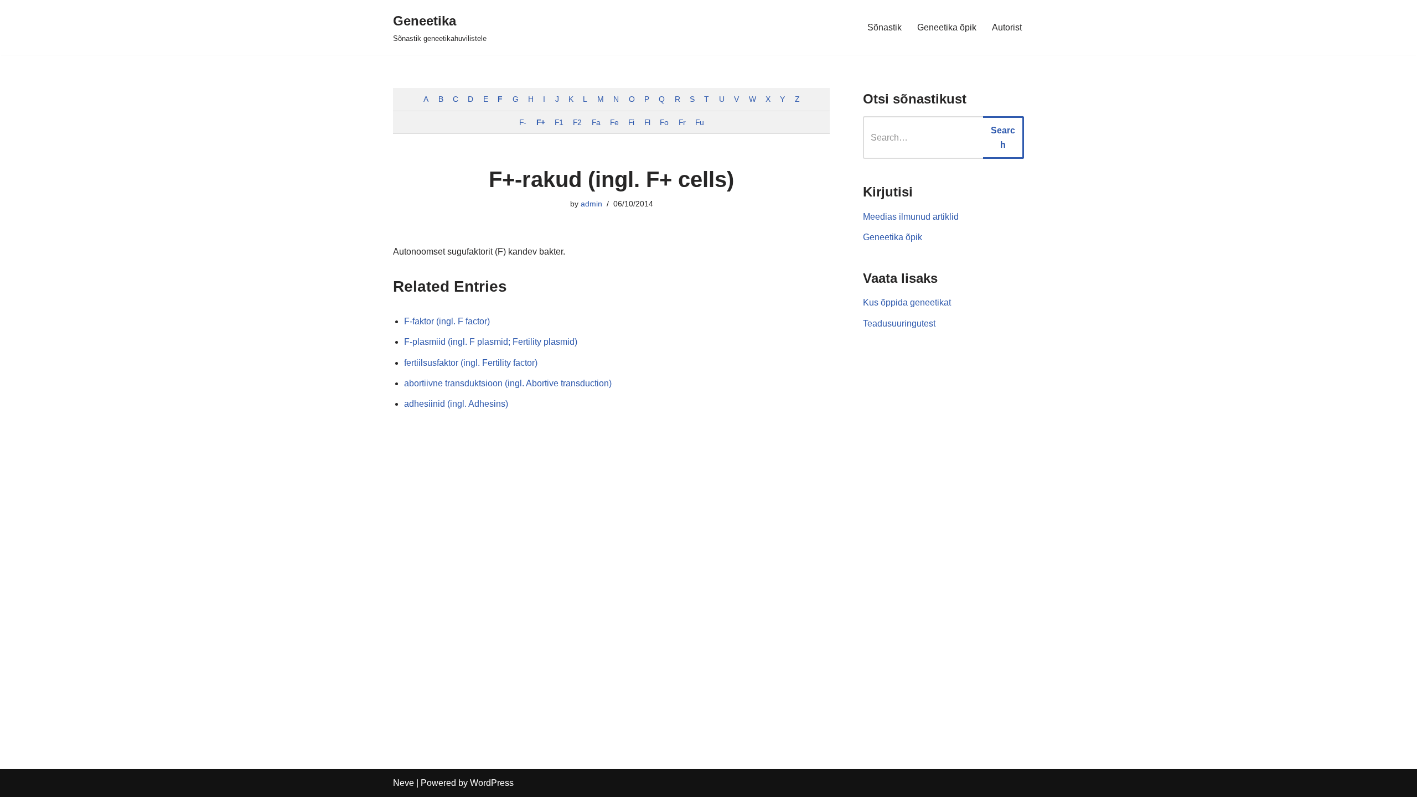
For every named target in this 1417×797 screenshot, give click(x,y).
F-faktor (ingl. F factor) (447, 321)
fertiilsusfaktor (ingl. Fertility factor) (470, 363)
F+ (540, 122)
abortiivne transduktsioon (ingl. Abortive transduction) (508, 383)
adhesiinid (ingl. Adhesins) (456, 403)
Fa (596, 122)
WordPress (492, 783)
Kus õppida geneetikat (907, 302)
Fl (647, 122)
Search (1003, 137)
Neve (403, 783)
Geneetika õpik (946, 27)
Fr (682, 122)
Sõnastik (884, 27)
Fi (631, 122)
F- (522, 122)
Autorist (1007, 27)
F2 (577, 122)
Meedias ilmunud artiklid (911, 216)
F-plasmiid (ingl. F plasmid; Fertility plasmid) (490, 341)
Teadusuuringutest (899, 323)
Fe (614, 122)
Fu (699, 122)
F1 (559, 122)
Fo (664, 122)
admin (591, 203)
